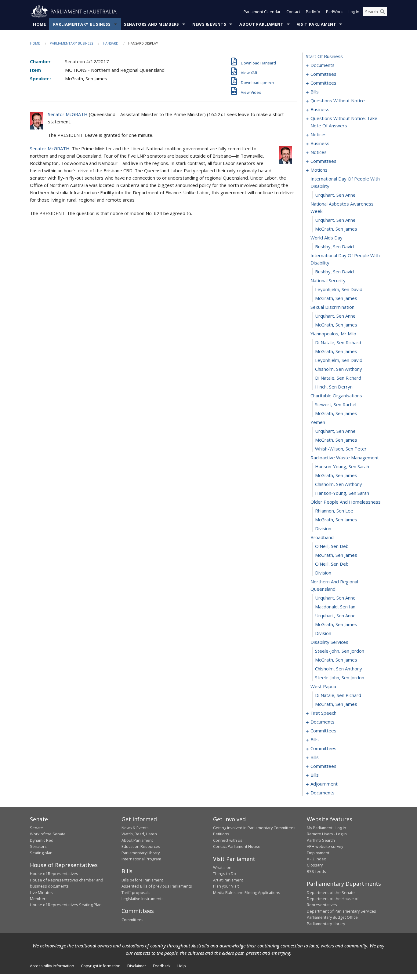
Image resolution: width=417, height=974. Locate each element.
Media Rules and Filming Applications (246, 892)
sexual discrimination (332, 307)
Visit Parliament (316, 24)
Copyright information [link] (101, 966)
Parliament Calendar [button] (262, 11)
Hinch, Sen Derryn (334, 387)
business (319, 109)
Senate (36, 827)
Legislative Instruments (142, 898)
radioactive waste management (344, 457)
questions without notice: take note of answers (343, 122)
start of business (324, 56)
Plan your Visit (226, 886)
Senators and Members (151, 24)
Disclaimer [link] (136, 966)
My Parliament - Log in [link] (326, 827)
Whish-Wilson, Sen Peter (341, 449)
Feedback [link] (162, 966)
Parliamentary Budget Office (332, 917)
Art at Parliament (228, 880)
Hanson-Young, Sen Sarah (342, 466)
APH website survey (325, 846)
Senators (38, 846)
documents (322, 65)
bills (314, 92)
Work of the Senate (48, 834)
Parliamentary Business (82, 24)
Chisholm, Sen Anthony (338, 369)
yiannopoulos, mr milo (333, 333)
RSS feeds (316, 871)
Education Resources (140, 846)
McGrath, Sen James (336, 229)
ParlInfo (313, 11)
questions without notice (337, 100)
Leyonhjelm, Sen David (338, 289)
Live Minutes (41, 892)
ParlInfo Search (321, 840)
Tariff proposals (135, 892)
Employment (318, 852)
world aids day (326, 238)
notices (318, 134)
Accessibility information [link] (52, 966)
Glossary (315, 865)
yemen (317, 422)
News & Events (209, 24)
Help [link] (181, 966)
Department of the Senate (331, 892)
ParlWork (334, 11)
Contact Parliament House (236, 846)
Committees (132, 919)
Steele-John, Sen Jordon (339, 651)
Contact (293, 11)
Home (39, 24)
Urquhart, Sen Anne (335, 195)
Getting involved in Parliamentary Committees (254, 827)
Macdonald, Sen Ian (335, 607)
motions (319, 170)
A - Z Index (316, 859)
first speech (323, 713)
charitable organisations (336, 395)
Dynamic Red (41, 840)
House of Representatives (54, 873)
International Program (141, 859)
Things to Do (224, 873)
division (323, 528)
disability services (329, 642)
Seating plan (41, 852)
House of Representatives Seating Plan (66, 904)
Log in (354, 11)
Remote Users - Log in (327, 834)
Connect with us (227, 840)
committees (323, 74)
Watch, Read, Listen (139, 834)
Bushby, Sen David (334, 246)
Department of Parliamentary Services (341, 911)
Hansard (110, 43)
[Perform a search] (382, 11)
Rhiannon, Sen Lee (334, 511)
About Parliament (261, 24)
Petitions (221, 834)
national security (328, 280)
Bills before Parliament (142, 880)
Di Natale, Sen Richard (338, 342)
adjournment (324, 784)
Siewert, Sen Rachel (335, 404)
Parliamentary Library (140, 852)
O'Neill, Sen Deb (332, 546)
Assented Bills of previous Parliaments (156, 886)
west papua (323, 686)
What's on (222, 867)
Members (39, 898)
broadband (322, 537)
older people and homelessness (345, 502)
